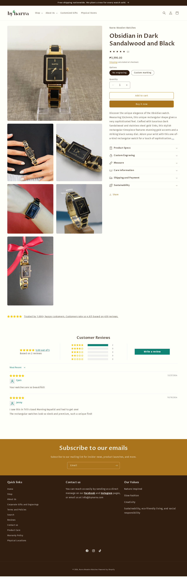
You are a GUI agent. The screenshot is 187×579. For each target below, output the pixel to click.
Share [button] (116, 194)
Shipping (113, 62)
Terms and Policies (16, 509)
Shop (9, 494)
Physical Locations (16, 540)
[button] (38, 13)
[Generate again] (173, 139)
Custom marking (142, 72)
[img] (17, 375)
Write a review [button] (152, 351)
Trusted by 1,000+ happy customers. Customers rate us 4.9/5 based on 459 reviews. (71, 316)
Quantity (113, 79)
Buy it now (142, 104)
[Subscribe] (116, 465)
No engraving (119, 72)
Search (10, 515)
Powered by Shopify (106, 570)
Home (10, 489)
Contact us (12, 525)
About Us (11, 499)
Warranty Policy (15, 535)
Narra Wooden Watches (88, 570)
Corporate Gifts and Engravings (23, 504)
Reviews (11, 520)
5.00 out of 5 (43, 350)
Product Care (13, 530)
